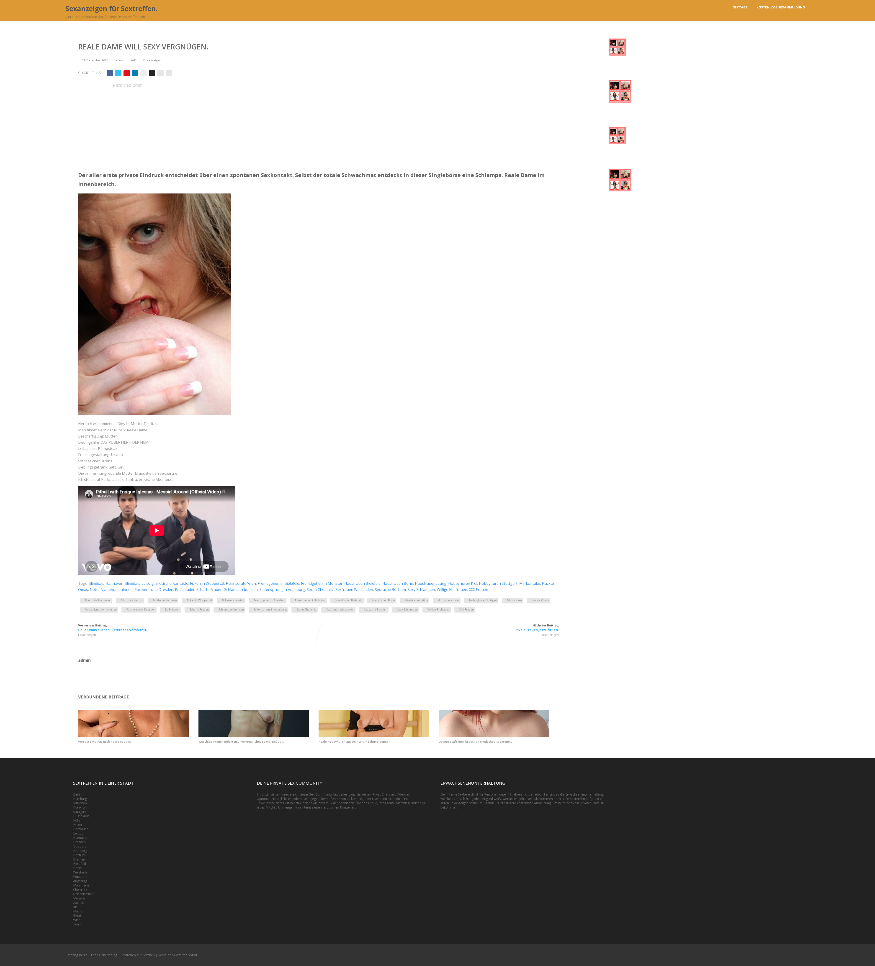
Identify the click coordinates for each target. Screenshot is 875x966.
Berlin (77, 794)
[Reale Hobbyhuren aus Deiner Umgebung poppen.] (374, 735)
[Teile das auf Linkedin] (135, 73)
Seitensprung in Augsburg (282, 589)
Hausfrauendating (430, 583)
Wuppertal (80, 876)
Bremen (79, 859)
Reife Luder (185, 589)
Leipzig (78, 833)
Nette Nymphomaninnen (111, 589)
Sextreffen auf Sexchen (138, 955)
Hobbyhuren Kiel (462, 583)
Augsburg (80, 881)
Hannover (80, 837)
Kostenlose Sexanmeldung (781, 7)
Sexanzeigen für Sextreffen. (111, 8)
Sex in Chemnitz (320, 589)
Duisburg (79, 846)
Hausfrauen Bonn (397, 583)
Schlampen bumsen (241, 589)
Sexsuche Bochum (390, 589)
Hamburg (80, 798)
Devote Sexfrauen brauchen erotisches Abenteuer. (475, 741)
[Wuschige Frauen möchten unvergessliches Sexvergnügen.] (253, 735)
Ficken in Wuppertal (207, 583)
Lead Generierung (104, 955)
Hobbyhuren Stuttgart (498, 583)
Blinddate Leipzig (139, 583)
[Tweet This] (118, 73)
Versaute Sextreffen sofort (177, 955)
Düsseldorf (81, 816)
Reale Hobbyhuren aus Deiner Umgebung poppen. (355, 741)
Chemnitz (80, 889)
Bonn (77, 868)
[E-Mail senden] (160, 73)
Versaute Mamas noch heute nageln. (104, 741)
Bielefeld (79, 863)
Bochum (79, 855)
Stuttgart (79, 811)
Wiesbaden (81, 872)
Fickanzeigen (152, 60)
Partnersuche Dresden (153, 589)
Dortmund (80, 829)
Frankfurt (80, 807)
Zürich (77, 924)
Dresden (79, 842)
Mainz (77, 911)
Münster (79, 898)
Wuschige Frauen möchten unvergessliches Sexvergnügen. (241, 741)
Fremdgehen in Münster (321, 583)
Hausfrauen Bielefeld (362, 583)
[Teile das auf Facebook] (110, 73)
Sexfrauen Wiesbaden (354, 589)
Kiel (75, 907)
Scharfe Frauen (209, 589)
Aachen (78, 902)
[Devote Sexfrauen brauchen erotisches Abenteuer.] (494, 735)
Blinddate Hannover (105, 583)
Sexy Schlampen (421, 589)
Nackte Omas (540, 600)
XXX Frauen (478, 589)
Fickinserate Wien (241, 583)
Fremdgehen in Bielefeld (278, 583)
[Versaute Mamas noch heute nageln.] (133, 735)
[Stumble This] (143, 73)
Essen (77, 824)
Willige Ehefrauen (452, 589)
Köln (76, 820)
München (80, 803)
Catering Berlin (76, 955)
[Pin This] (127, 73)
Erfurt (77, 915)
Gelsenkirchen (83, 894)
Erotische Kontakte (172, 583)
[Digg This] (152, 73)
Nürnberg (80, 850)
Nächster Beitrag (537, 627)
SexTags (740, 7)
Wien (76, 920)
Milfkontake (529, 583)
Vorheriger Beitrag (112, 627)
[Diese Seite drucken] (169, 73)
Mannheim (81, 885)
